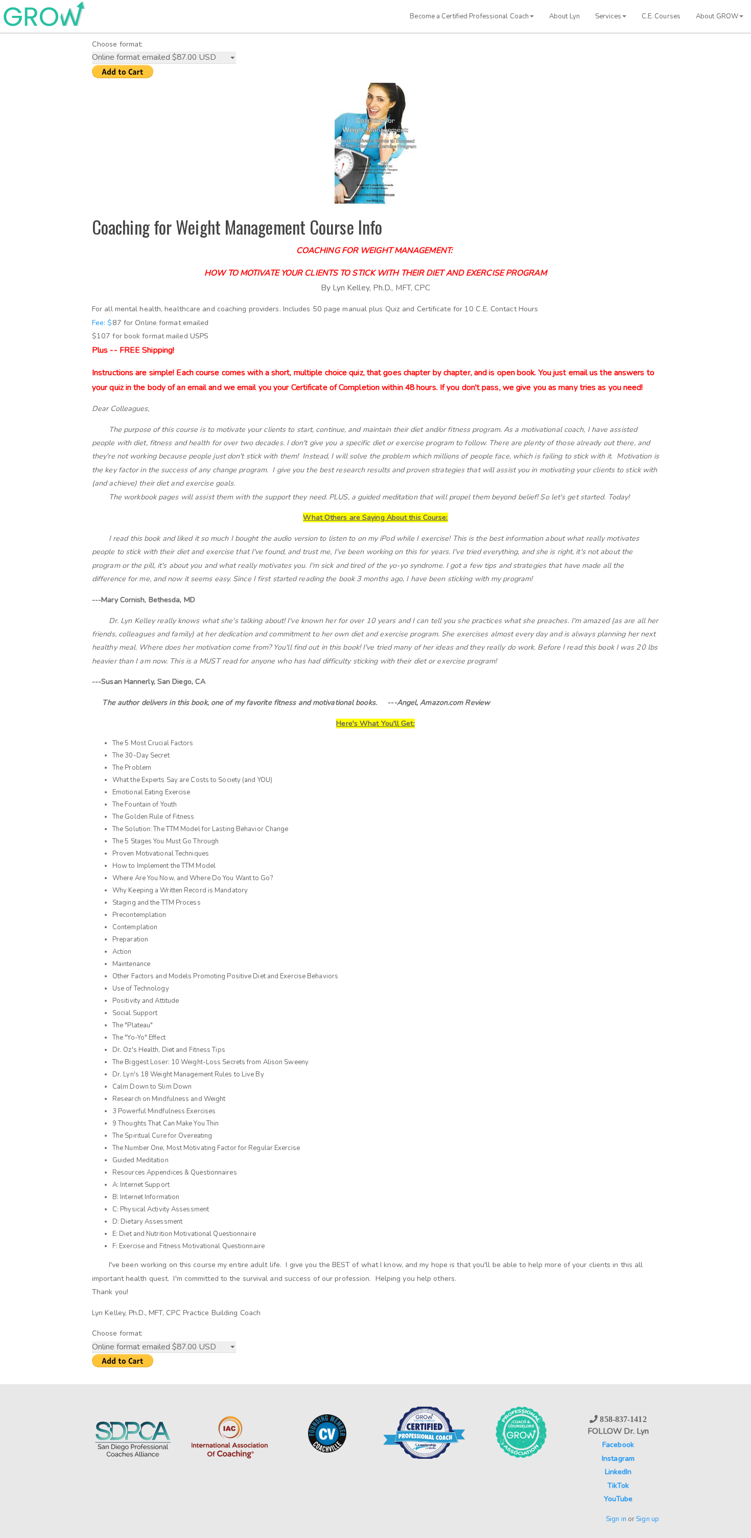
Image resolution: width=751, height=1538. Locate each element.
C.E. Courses (661, 16)
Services (608, 16)
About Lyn (564, 16)
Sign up (647, 1519)
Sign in (616, 1519)
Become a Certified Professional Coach (469, 16)
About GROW (717, 16)
